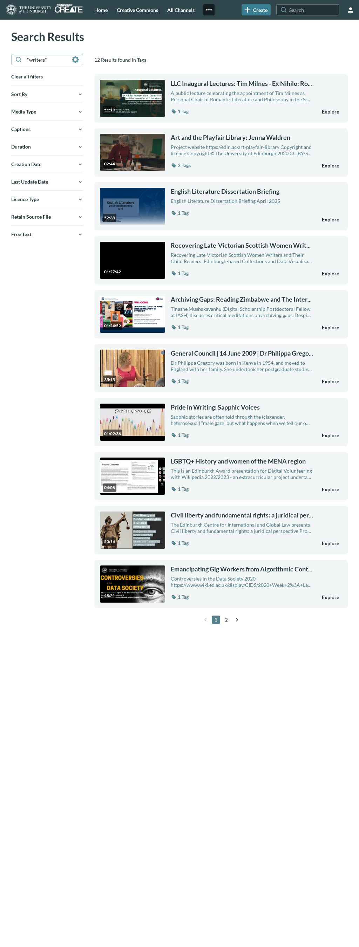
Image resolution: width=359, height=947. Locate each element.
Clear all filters (27, 77)
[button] (180, 111)
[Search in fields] (75, 59)
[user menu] (350, 9)
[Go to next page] (237, 620)
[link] (256, 9)
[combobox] (47, 59)
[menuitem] (101, 9)
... (241, 83)
